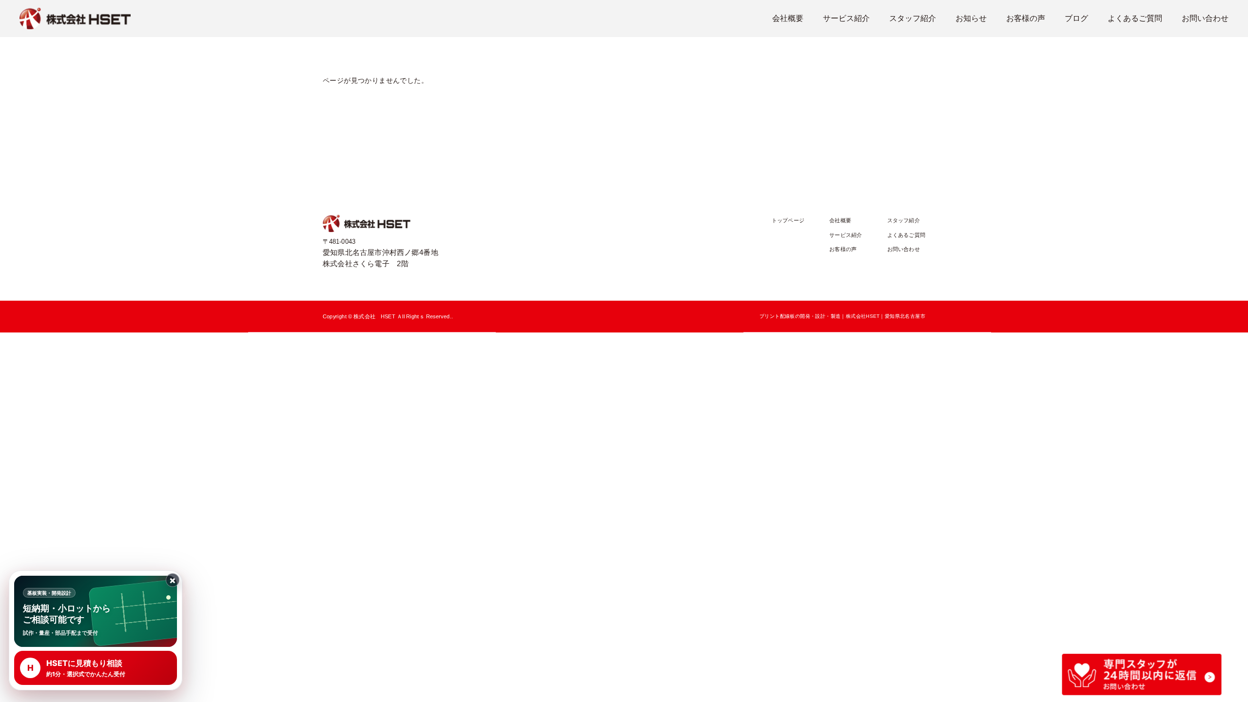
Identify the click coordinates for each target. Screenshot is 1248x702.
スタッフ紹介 (912, 18)
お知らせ (971, 18)
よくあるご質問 (1135, 18)
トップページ (788, 220)
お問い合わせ (1205, 18)
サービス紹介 (846, 18)
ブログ (1076, 18)
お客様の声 (1025, 18)
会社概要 (787, 18)
